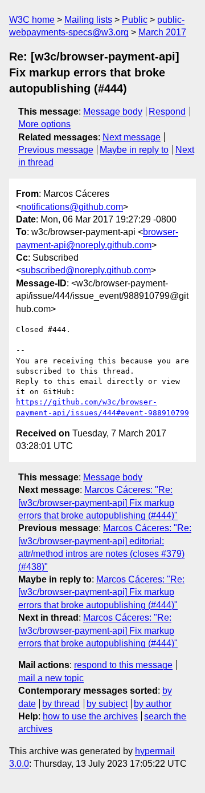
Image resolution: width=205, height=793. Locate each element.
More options (44, 124)
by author (152, 704)
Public (134, 20)
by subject (107, 704)
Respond (167, 111)
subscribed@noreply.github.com (86, 270)
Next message (131, 137)
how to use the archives (90, 716)
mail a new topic (51, 678)
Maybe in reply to (134, 150)
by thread (61, 704)
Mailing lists (88, 20)
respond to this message (123, 665)
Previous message (55, 150)
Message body (112, 111)
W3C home (32, 20)
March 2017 (162, 32)
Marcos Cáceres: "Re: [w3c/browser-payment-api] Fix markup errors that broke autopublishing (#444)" (98, 502)
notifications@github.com (72, 207)
